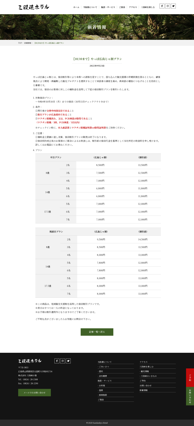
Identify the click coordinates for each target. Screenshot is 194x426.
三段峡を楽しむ (148, 7)
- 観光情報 (144, 371)
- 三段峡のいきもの (148, 376)
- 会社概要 (102, 376)
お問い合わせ (146, 385)
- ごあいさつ (103, 366)
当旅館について (90, 7)
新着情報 (144, 390)
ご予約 (143, 381)
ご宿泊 (122, 7)
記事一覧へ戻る (97, 331)
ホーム (76, 7)
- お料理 (101, 385)
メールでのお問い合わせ (34, 392)
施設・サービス (108, 7)
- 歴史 (100, 371)
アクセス (133, 7)
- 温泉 (100, 390)
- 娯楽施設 (102, 395)
